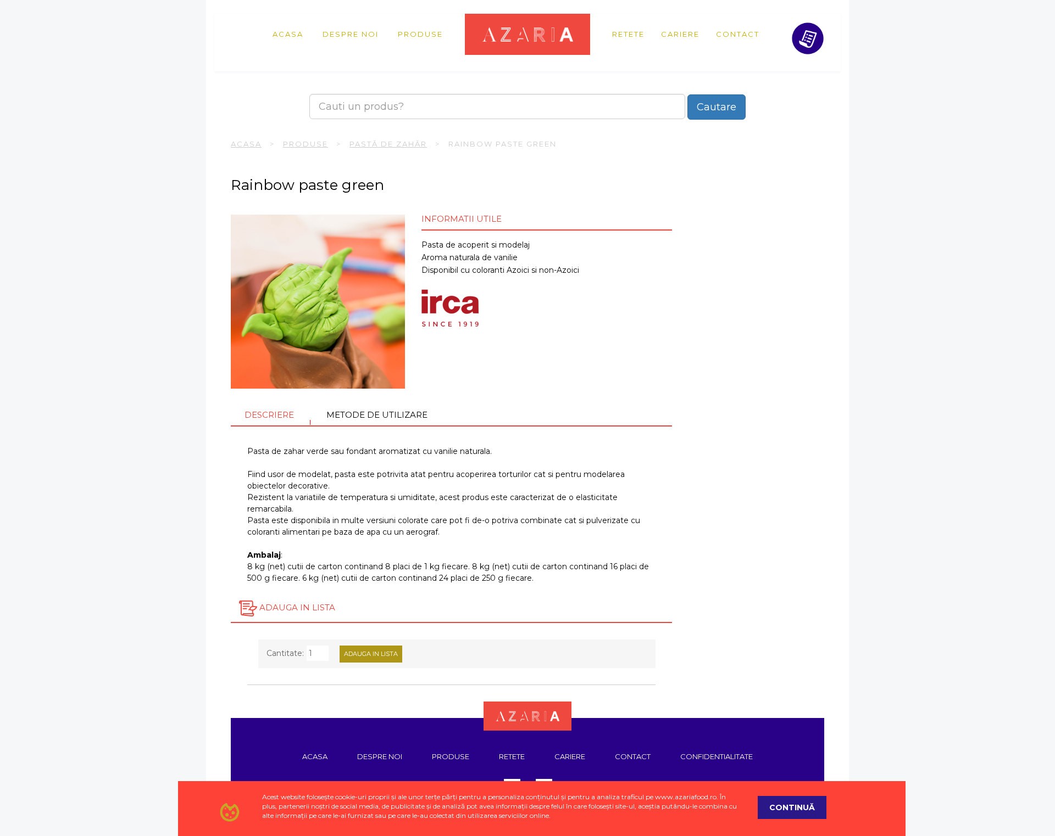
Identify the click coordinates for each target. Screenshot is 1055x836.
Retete (628, 34)
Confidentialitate (716, 756)
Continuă (792, 807)
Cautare (716, 107)
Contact (737, 34)
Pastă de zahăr (388, 143)
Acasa (288, 34)
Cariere (680, 34)
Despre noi (351, 34)
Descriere (269, 414)
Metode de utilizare (376, 414)
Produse (420, 34)
